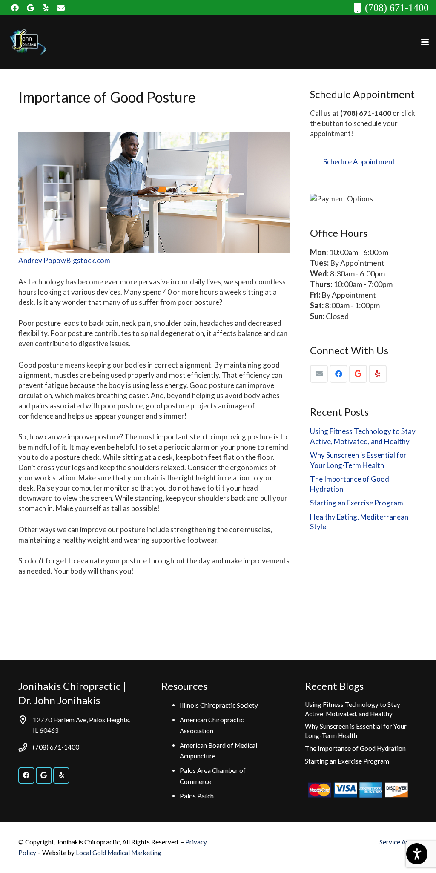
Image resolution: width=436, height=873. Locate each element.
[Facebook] (15, 7)
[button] (424, 42)
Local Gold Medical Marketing (118, 852)
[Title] (61, 7)
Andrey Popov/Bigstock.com (64, 260)
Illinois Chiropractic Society (219, 705)
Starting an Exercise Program (356, 502)
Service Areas (398, 842)
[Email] (319, 374)
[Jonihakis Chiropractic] (27, 42)
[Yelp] (45, 7)
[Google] (30, 7)
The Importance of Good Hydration (355, 748)
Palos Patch (197, 796)
